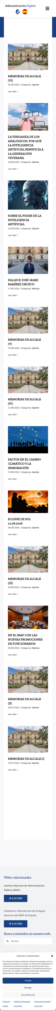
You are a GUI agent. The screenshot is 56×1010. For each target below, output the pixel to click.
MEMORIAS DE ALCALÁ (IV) (28, 375)
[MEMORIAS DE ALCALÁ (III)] (28, 559)
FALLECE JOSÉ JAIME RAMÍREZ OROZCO (28, 255)
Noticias (35, 288)
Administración (20, 6)
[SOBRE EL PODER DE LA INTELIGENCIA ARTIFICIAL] (28, 195)
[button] (52, 956)
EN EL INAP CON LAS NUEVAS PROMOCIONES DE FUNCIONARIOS (28, 610)
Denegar (28, 988)
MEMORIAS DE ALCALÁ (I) (28, 734)
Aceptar (28, 980)
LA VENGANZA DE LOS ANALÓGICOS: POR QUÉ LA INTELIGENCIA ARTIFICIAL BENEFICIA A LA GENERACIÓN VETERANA (28, 104)
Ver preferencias (28, 995)
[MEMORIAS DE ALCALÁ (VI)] (28, 56)
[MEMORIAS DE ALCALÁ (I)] (28, 739)
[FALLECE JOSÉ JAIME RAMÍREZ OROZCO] (28, 260)
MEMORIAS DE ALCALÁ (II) (28, 675)
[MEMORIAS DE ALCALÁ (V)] (28, 320)
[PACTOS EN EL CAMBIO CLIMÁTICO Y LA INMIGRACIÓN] (28, 439)
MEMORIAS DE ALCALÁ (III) (28, 554)
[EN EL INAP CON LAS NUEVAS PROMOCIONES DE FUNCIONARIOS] (28, 617)
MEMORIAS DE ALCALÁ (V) (28, 315)
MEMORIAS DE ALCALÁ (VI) (28, 52)
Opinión (35, 85)
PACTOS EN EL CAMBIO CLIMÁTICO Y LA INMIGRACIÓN (28, 433)
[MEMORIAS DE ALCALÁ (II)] (28, 679)
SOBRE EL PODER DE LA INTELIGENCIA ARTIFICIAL (28, 188)
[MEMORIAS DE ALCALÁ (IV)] (28, 379)
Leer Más (12, 91)
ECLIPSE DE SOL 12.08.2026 (28, 497)
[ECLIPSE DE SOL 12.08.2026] (28, 501)
